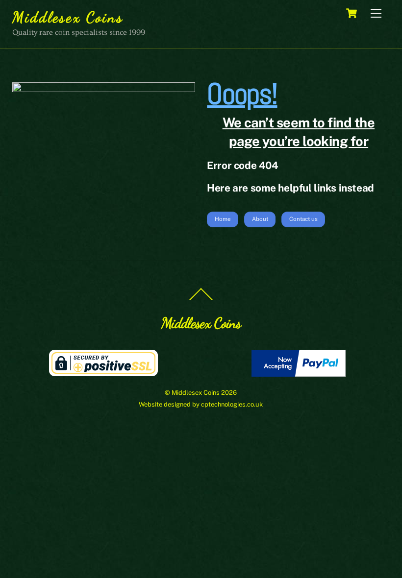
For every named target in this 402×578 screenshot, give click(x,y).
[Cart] (351, 13)
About (260, 219)
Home (223, 219)
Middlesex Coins (196, 392)
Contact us (303, 219)
